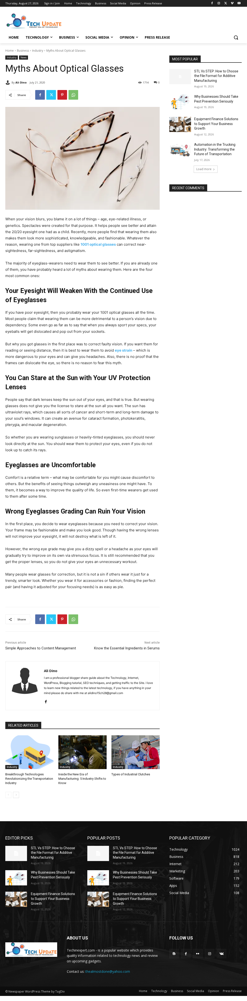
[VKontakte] (221, 953)
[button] (236, 37)
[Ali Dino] (8, 82)
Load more (204, 169)
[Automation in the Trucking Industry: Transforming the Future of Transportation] (180, 150)
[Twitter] (225, 3)
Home (9, 51)
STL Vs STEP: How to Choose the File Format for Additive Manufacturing (216, 76)
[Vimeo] (232, 3)
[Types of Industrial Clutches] (135, 752)
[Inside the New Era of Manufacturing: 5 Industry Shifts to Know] (82, 752)
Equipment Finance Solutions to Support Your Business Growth (216, 123)
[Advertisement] (118, 21)
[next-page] (16, 795)
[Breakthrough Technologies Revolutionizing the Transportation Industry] (29, 752)
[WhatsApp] (73, 95)
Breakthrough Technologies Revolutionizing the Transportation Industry (29, 778)
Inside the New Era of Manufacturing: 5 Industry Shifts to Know (82, 778)
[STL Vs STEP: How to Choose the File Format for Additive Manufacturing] (180, 76)
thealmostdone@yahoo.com (107, 971)
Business (23, 51)
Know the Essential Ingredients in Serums (127, 648)
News (24, 57)
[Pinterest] (62, 95)
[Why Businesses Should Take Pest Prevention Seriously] (180, 102)
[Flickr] (197, 953)
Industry (37, 51)
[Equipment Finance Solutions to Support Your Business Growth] (180, 124)
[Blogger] (174, 953)
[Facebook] (212, 3)
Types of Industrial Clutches (130, 774)
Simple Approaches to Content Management (40, 648)
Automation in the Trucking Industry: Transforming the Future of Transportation (214, 149)
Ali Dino (21, 82)
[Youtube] (239, 3)
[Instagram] (219, 3)
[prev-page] (8, 795)
